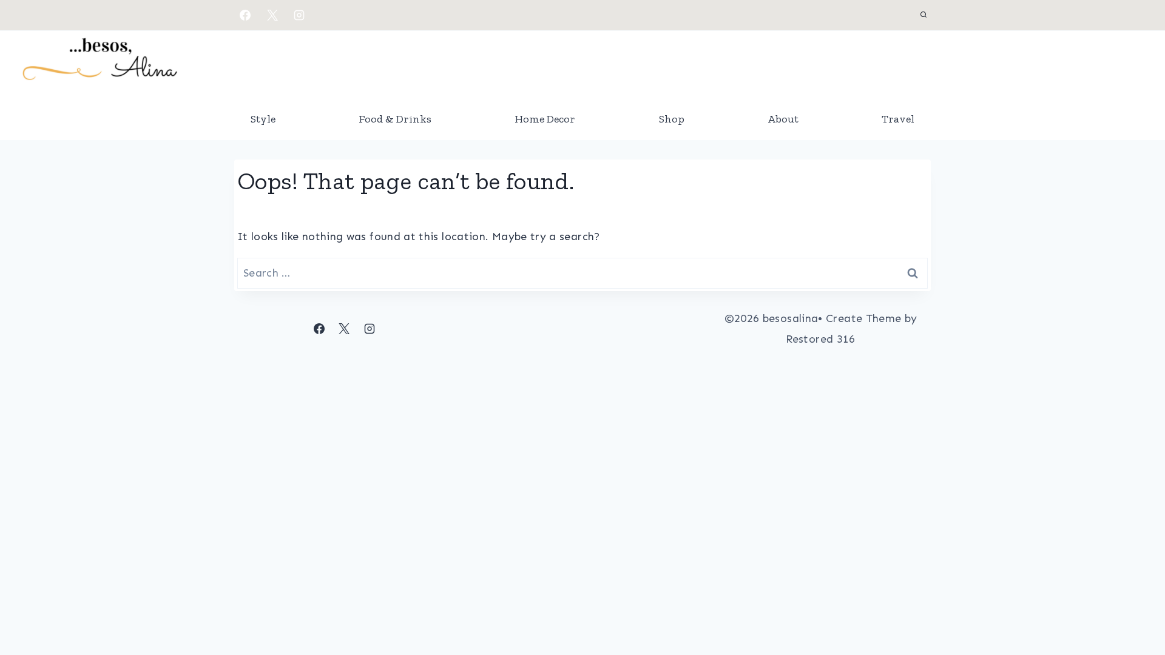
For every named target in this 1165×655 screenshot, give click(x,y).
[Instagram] (299, 15)
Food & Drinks (395, 119)
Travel (898, 119)
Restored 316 (820, 339)
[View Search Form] (923, 15)
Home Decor (545, 119)
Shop (671, 119)
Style (263, 119)
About (783, 119)
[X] (272, 15)
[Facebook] (245, 15)
